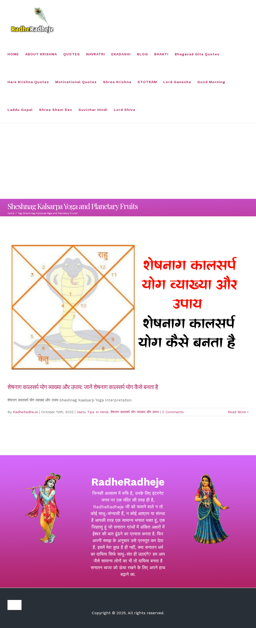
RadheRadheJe (25, 412)
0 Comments (173, 412)
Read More (237, 412)
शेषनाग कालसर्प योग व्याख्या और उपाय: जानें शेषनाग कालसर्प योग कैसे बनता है (83, 387)
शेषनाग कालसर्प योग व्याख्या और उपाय (134, 412)
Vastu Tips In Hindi (92, 412)
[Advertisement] (128, 161)
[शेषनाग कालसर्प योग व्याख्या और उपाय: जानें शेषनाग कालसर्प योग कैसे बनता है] (128, 306)
